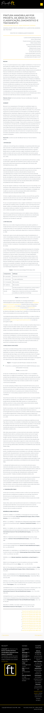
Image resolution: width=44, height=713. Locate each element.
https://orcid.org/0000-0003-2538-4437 (31, 616)
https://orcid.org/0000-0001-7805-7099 (31, 614)
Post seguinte (39, 635)
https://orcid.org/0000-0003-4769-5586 (31, 621)
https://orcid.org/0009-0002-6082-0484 (31, 612)
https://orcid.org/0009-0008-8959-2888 (31, 619)
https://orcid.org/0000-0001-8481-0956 (31, 618)
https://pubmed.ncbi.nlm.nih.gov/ (11, 307)
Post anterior (5, 635)
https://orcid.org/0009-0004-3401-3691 (31, 623)
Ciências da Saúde (8, 25)
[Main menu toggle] (41, 4)
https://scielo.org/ (11, 306)
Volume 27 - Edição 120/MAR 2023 (21, 25)
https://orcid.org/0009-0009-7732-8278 (31, 626)
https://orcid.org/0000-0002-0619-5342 (31, 611)
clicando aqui (4, 661)
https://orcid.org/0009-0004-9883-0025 (31, 630)
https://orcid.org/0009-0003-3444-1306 (31, 625)
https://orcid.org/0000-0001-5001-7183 (32, 628)
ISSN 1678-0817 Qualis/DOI (8, 6)
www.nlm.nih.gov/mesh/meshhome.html (20, 319)
